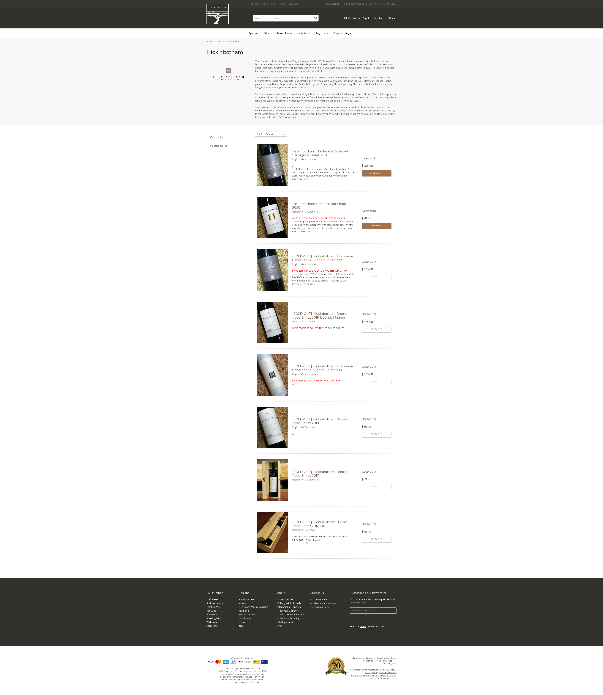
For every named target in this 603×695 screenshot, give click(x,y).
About (281, 592)
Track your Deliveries (288, 610)
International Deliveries (289, 606)
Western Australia (248, 614)
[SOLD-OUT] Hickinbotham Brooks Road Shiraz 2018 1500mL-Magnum (320, 315)
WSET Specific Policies (387, 678)
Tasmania (244, 610)
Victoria (242, 603)
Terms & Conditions (388, 672)
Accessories (212, 625)
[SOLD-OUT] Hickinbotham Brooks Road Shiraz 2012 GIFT (320, 524)
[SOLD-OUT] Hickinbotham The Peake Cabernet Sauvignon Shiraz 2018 (322, 368)
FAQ (279, 625)
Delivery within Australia (289, 603)
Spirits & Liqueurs (215, 603)
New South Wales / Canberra (253, 606)
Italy (241, 625)
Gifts (267, 33)
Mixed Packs (284, 33)
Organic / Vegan (343, 33)
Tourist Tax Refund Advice (290, 614)
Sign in (366, 18)
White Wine (212, 622)
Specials (253, 33)
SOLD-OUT (376, 276)
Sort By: (260, 134)
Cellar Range (214, 592)
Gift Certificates (352, 18)
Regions (321, 33)
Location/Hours (285, 599)
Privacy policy (371, 672)
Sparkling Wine (213, 618)
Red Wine (211, 610)
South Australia (246, 599)
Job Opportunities (286, 622)
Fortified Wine (213, 606)
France (242, 622)
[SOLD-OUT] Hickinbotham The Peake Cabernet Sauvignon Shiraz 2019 (322, 258)
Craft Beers (212, 599)
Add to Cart (376, 173)
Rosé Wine (211, 614)
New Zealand (245, 618)
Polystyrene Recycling (288, 618)
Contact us (317, 592)
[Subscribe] (393, 610)
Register (378, 18)
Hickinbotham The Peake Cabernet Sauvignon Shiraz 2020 (320, 153)
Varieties (303, 33)
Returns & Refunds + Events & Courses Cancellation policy (374, 677)
